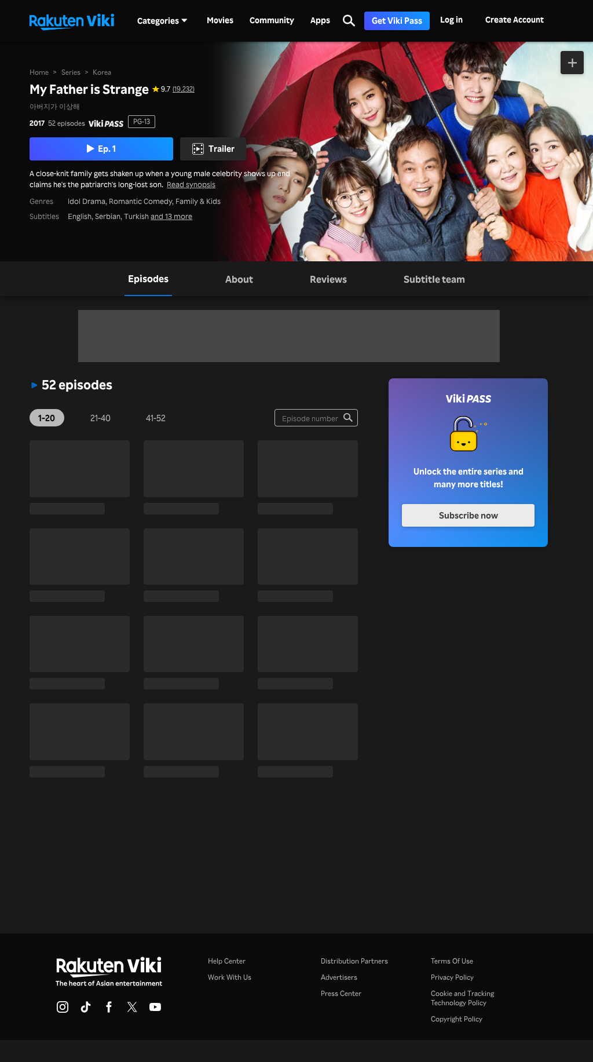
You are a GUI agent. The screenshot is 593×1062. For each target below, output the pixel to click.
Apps (320, 20)
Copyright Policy (456, 1018)
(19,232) (184, 89)
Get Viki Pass (397, 20)
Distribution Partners (354, 961)
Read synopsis (191, 184)
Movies (220, 20)
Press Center (341, 993)
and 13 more (171, 215)
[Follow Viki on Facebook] (109, 1010)
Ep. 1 (107, 148)
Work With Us (229, 977)
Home (39, 72)
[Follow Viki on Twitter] (132, 1010)
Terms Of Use (452, 961)
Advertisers (339, 977)
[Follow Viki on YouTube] (155, 1010)
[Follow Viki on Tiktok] (86, 1010)
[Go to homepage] (72, 20)
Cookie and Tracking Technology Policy (462, 998)
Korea (102, 72)
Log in (451, 19)
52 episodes (66, 123)
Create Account (514, 19)
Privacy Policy (452, 977)
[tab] (148, 278)
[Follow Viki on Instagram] (62, 1010)
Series (70, 72)
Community (272, 20)
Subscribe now (468, 515)
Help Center (227, 961)
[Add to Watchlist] (572, 62)
